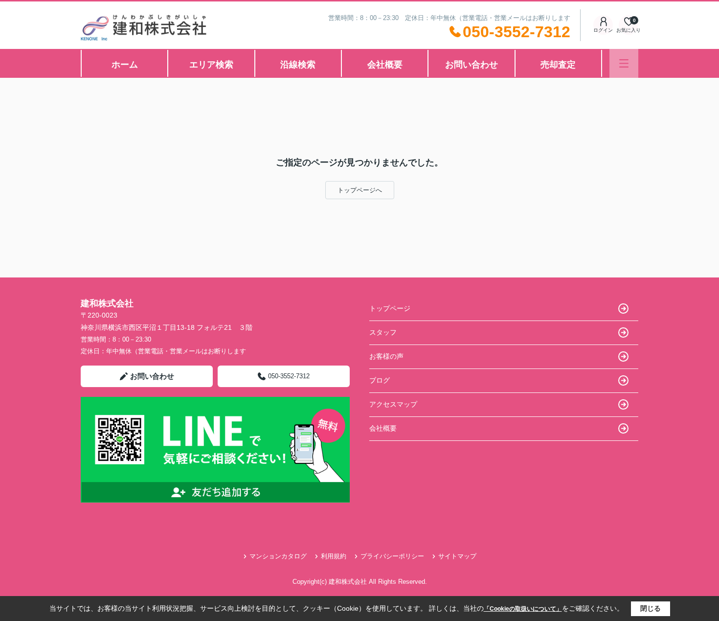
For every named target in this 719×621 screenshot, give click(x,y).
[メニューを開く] (623, 63)
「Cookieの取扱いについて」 (523, 608)
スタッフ (383, 332)
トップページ (389, 308)
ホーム (125, 64)
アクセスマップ (393, 404)
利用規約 (333, 556)
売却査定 (558, 64)
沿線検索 (297, 64)
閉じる (650, 608)
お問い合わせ (471, 64)
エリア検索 (211, 64)
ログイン (603, 30)
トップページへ (359, 190)
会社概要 (385, 64)
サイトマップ (457, 556)
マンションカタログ (278, 556)
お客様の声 (386, 356)
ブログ (379, 380)
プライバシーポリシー (392, 556)
